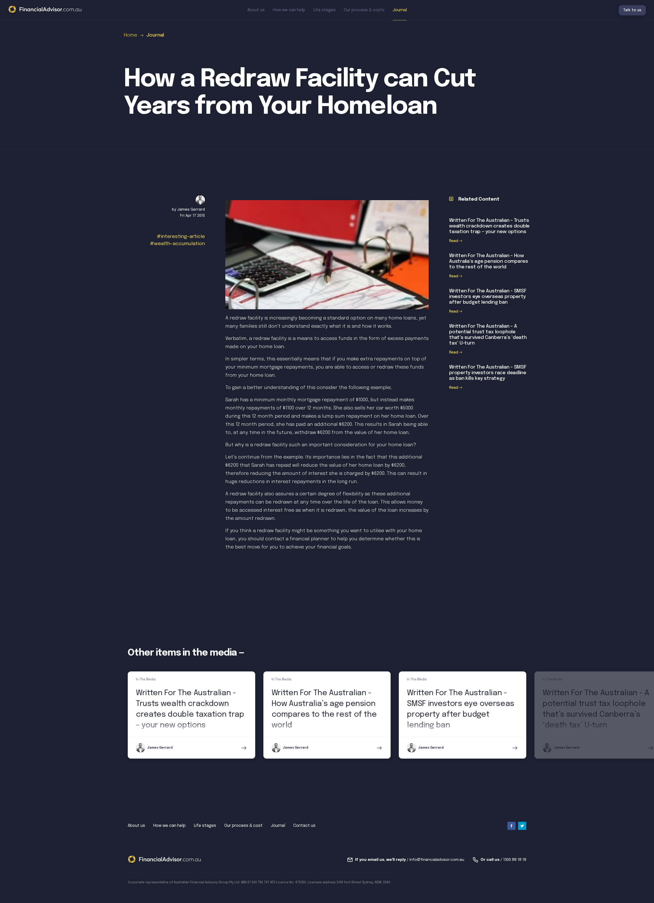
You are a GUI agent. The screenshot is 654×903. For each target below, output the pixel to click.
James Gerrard (191, 210)
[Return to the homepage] (45, 10)
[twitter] (522, 826)
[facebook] (511, 826)
